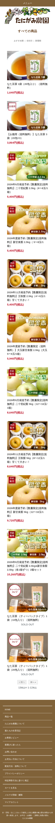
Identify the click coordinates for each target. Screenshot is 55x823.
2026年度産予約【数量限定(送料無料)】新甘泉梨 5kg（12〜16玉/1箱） (27, 512)
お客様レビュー (12, 738)
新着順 (38, 41)
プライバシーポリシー (15, 773)
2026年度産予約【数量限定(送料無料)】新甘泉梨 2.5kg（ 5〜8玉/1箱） (27, 242)
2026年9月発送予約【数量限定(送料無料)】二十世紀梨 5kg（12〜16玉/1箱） (27, 404)
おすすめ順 (19, 41)
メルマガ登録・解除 (14, 795)
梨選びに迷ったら (13, 745)
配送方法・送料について (16, 766)
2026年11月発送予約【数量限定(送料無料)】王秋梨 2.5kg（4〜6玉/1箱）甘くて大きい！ (27, 296)
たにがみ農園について (15, 724)
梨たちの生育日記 (13, 731)
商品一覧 (9, 717)
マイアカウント (12, 802)
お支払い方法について (15, 759)
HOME (8, 710)
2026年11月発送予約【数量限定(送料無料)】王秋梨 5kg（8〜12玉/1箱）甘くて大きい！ (27, 458)
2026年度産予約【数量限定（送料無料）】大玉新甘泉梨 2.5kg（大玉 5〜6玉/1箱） (27, 350)
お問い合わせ (11, 752)
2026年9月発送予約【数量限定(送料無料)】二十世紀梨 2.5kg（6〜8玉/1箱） (27, 188)
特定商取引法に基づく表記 (16, 780)
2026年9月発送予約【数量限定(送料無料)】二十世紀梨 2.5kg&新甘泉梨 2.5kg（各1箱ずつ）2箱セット (27, 566)
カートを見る (11, 788)
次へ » (33, 682)
